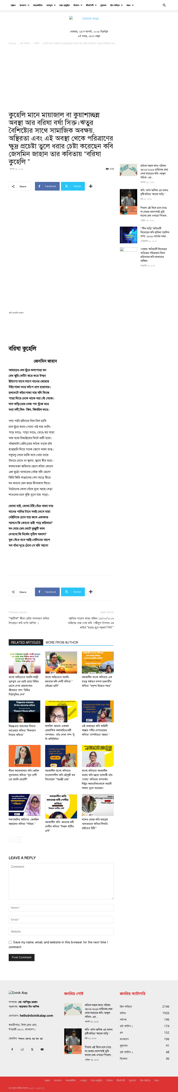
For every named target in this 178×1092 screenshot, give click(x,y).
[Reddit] (22, 1049)
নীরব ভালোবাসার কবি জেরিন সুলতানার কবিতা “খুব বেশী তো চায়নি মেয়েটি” (24, 775)
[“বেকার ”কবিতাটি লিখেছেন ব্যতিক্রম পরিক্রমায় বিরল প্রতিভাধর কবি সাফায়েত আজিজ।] (128, 253)
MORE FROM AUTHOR (62, 642)
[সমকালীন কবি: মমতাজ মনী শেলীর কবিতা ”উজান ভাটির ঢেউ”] (61, 806)
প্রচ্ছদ (13, 5)
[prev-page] (11, 839)
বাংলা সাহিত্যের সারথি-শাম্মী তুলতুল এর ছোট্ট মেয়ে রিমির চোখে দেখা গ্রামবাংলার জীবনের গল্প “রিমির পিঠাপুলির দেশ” (24, 685)
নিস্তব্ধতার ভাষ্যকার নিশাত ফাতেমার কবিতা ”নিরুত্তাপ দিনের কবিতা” (22, 731)
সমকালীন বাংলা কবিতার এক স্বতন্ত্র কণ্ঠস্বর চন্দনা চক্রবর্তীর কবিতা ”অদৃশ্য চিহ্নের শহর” (97, 681)
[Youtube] (42, 1049)
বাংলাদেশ (23, 5)
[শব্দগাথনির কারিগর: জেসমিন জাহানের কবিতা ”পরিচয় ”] (25, 805)
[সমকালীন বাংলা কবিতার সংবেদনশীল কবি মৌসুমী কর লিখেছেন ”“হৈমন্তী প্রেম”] (61, 756)
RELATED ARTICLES (26, 642)
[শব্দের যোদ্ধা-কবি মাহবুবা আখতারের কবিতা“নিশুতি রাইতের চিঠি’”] (98, 805)
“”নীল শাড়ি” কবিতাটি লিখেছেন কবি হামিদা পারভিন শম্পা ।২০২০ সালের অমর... (154, 232)
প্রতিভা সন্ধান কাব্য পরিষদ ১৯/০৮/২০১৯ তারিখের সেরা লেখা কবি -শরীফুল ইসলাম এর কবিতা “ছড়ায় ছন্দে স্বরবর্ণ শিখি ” (91, 622)
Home (12, 43)
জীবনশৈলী (90, 5)
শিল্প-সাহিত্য (115, 5)
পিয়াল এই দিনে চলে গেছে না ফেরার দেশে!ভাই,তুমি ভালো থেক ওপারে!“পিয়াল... (154, 211)
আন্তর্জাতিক (37, 5)
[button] (164, 5)
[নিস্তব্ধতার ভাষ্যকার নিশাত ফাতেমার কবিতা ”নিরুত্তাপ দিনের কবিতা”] (25, 711)
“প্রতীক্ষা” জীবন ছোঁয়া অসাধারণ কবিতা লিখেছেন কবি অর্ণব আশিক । (29, 620)
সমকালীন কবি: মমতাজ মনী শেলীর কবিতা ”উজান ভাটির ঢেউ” (59, 826)
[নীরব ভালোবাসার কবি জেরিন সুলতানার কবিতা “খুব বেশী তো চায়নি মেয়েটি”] (25, 756)
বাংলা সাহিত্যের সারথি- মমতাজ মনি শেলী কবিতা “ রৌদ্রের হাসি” (59, 681)
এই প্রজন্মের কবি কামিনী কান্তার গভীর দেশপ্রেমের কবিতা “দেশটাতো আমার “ (95, 730)
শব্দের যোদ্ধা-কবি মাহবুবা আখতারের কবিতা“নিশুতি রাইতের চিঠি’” (95, 824)
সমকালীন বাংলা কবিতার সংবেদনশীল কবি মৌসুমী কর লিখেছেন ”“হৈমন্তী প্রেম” (60, 775)
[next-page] (18, 839)
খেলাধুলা (49, 5)
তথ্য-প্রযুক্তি (64, 5)
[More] (90, 186)
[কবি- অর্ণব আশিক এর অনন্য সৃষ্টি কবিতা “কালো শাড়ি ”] (128, 199)
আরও (128, 5)
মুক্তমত (103, 5)
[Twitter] (32, 1049)
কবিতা (36, 43)
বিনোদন (76, 5)
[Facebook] (12, 1049)
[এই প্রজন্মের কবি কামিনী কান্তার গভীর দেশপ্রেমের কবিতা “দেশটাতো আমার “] (98, 711)
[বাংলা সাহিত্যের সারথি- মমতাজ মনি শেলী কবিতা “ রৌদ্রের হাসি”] (61, 663)
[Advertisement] (89, 78)
